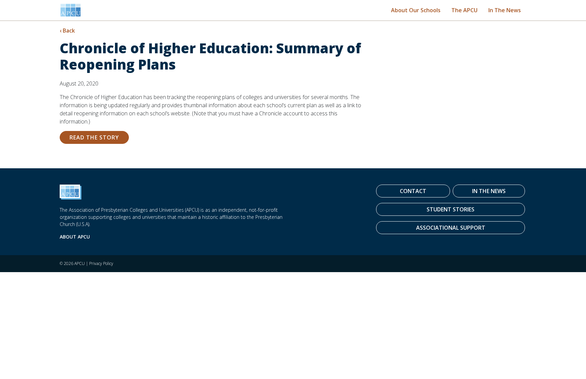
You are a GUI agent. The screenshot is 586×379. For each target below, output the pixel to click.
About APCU (75, 236)
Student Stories (450, 209)
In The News (504, 10)
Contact (413, 191)
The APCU (464, 10)
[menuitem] (416, 10)
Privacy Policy (101, 263)
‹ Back (67, 30)
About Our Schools (416, 10)
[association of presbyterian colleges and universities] (70, 10)
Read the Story (94, 137)
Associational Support (450, 227)
